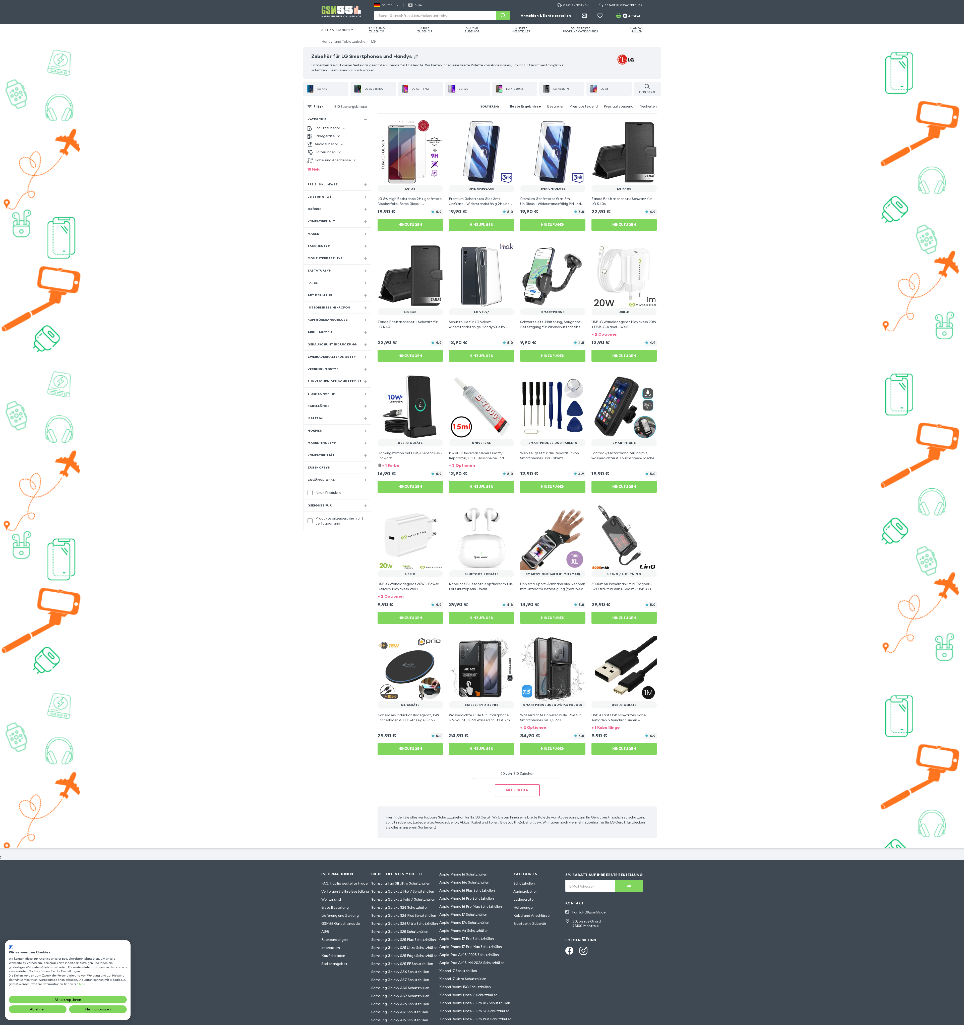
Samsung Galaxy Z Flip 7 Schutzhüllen (402, 891)
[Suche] (503, 15)
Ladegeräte (523, 899)
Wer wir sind (331, 899)
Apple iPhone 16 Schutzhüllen (463, 874)
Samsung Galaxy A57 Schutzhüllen (400, 980)
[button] (624, 333)
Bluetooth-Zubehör (529, 923)
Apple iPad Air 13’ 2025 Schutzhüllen (469, 954)
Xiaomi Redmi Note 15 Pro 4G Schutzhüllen (474, 1003)
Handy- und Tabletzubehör (344, 41)
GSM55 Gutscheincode (340, 923)
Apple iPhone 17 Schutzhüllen (463, 914)
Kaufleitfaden (333, 955)
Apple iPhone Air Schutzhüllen (464, 930)
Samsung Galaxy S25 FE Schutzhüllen (402, 963)
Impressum (330, 947)
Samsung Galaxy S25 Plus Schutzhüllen (403, 939)
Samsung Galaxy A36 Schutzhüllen (400, 988)
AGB (325, 931)
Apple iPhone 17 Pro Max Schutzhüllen (470, 946)
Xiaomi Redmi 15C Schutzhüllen (465, 987)
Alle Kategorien (335, 30)
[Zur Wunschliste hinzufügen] (436, 127)
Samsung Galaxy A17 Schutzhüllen (399, 1012)
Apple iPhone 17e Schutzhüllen (464, 922)
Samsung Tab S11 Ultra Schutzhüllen (400, 883)
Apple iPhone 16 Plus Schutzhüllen (467, 890)
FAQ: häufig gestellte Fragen (345, 883)
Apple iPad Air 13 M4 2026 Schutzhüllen (472, 962)
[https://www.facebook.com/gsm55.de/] (569, 951)
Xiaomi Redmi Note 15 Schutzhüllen (468, 995)
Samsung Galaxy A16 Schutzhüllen (399, 1020)
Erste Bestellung (335, 907)
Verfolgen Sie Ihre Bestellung (345, 891)
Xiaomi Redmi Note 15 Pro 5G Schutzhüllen (474, 1011)
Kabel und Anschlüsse (531, 915)
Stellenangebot (334, 963)
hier (81, 984)
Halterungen (523, 907)
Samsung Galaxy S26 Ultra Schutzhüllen (404, 923)
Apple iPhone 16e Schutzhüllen (464, 882)
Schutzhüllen (524, 883)
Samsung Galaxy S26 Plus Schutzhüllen (403, 915)
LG (373, 41)
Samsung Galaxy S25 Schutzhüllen (399, 931)
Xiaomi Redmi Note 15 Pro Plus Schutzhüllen (475, 1019)
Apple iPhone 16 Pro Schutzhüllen (466, 898)
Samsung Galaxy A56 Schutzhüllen (400, 971)
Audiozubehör (525, 891)
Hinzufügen (410, 225)
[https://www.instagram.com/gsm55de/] (583, 951)
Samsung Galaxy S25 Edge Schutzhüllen (404, 955)
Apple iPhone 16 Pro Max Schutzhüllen (470, 906)
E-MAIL (419, 5)
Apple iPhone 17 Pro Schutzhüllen (466, 938)
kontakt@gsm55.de (589, 912)
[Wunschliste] (599, 15)
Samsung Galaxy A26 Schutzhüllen (400, 1004)
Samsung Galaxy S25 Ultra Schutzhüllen (404, 947)
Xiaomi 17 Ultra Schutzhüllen (462, 979)
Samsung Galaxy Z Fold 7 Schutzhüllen (403, 899)
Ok (629, 886)
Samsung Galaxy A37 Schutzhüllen (400, 996)
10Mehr (314, 169)
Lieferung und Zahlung (340, 915)
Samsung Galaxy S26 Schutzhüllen (400, 907)
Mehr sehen (517, 790)
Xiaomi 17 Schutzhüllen (458, 970)
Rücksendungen (334, 939)
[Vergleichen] (426, 127)
